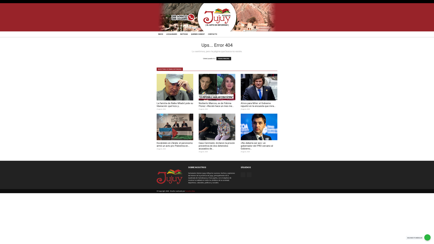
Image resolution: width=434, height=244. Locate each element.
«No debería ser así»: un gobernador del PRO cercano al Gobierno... (257, 146)
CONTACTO (212, 34)
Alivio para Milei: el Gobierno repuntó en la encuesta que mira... (258, 104)
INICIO (160, 34)
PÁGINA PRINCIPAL (223, 58)
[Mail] (272, 1)
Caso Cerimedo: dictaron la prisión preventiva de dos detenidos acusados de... (217, 146)
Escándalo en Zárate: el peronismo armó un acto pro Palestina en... (175, 144)
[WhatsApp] (275, 1)
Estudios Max (190, 191)
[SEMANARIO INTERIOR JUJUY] (217, 17)
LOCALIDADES (171, 34)
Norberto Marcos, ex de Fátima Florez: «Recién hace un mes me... (216, 104)
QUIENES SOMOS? (198, 34)
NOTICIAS (184, 34)
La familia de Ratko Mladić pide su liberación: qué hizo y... (175, 104)
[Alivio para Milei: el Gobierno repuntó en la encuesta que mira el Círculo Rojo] (259, 87)
